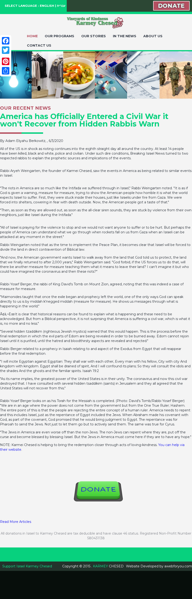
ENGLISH (47, 5)
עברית (61, 5)
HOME (32, 36)
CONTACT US (39, 45)
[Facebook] (5, 40)
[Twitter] (5, 50)
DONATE (171, 5)
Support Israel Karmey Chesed (27, 566)
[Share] (5, 70)
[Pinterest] (5, 61)
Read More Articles (15, 522)
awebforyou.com (178, 566)
